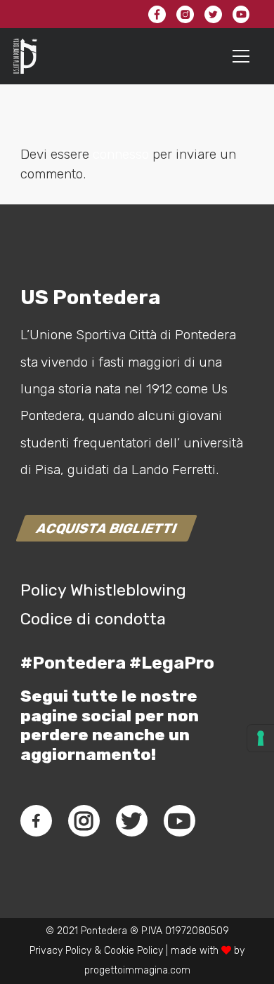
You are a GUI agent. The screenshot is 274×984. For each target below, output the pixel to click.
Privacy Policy (60, 951)
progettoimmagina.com (137, 970)
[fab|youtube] (179, 821)
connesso (121, 154)
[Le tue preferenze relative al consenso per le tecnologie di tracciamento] (260, 738)
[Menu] (241, 56)
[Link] (25, 56)
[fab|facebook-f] (36, 821)
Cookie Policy (133, 951)
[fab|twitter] (131, 821)
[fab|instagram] (83, 821)
